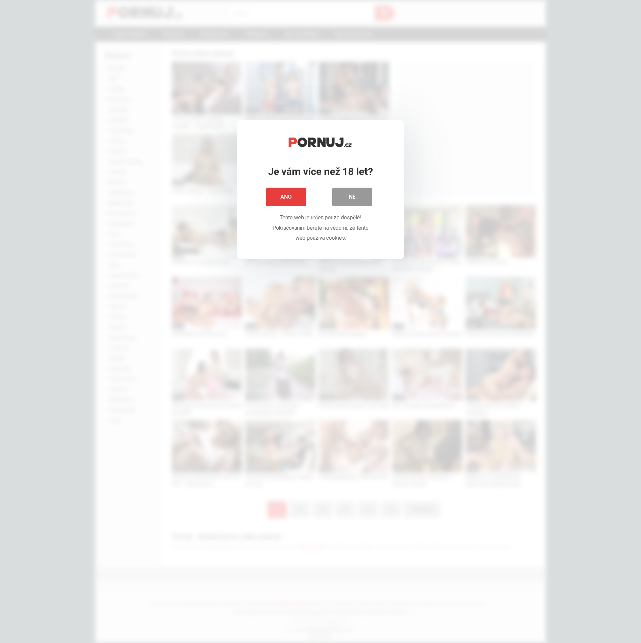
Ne (352, 197)
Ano (286, 197)
